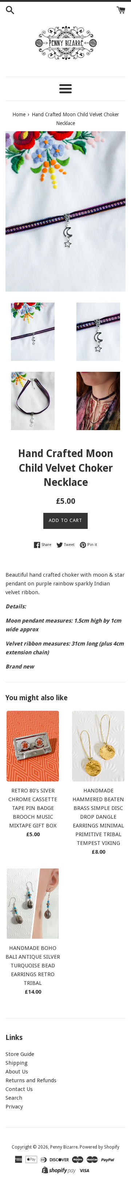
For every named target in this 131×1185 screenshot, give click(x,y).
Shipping (16, 1063)
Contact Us (19, 1089)
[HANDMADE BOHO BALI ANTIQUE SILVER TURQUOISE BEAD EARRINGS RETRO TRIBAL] (32, 903)
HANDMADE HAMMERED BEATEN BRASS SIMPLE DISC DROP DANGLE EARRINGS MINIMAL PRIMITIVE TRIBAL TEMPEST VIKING (98, 816)
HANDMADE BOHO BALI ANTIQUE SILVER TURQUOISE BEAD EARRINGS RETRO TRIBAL (32, 965)
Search (13, 1098)
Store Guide (19, 1054)
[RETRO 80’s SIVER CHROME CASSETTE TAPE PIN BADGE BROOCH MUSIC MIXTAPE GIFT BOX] (32, 746)
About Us (16, 1071)
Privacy (14, 1106)
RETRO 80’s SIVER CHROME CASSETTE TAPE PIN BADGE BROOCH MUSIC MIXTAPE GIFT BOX (32, 808)
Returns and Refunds (30, 1080)
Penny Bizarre (64, 1147)
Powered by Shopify (99, 1147)
